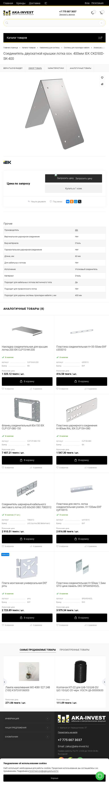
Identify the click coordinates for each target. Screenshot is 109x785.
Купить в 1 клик (73, 188)
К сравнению (37, 389)
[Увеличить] (54, 114)
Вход (87, 3)
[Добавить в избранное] (102, 77)
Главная (8, 3)
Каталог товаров (17, 37)
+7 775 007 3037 (67, 11)
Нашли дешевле (38, 201)
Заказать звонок (67, 14)
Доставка (34, 3)
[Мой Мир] (75, 201)
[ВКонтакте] (67, 201)
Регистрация (97, 3)
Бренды (21, 3)
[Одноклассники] (71, 201)
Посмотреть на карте (67, 732)
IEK (76, 230)
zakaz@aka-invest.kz (77, 746)
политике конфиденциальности (43, 771)
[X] (79, 201)
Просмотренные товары (74, 649)
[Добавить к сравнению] (102, 84)
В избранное (9, 389)
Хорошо (54, 778)
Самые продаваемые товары (38, 649)
